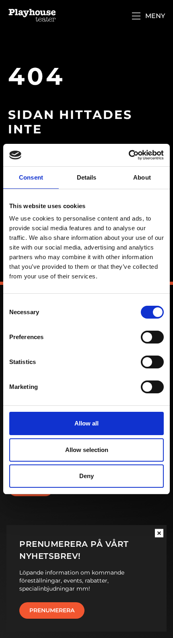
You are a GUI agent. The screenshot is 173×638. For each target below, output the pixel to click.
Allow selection (86, 449)
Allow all (86, 423)
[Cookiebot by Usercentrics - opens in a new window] (128, 155)
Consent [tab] (31, 177)
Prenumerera (51, 610)
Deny (86, 475)
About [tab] (142, 177)
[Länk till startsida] (32, 16)
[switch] (152, 337)
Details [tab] (87, 177)
